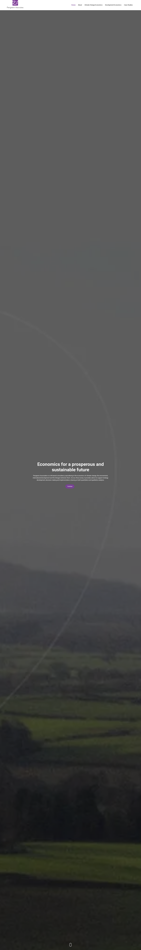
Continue (69, 486)
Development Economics (113, 5)
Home (73, 5)
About (80, 5)
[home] (15, 4)
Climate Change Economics (93, 5)
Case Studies (128, 5)
